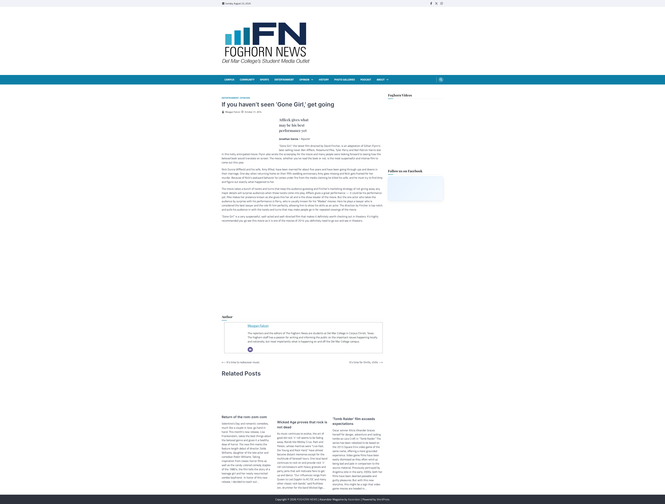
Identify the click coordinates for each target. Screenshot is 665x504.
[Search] (441, 79)
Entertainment (284, 80)
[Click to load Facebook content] (415, 188)
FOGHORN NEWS (307, 499)
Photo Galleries (344, 80)
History (324, 80)
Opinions (245, 98)
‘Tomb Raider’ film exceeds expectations (353, 421)
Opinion (304, 80)
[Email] (250, 349)
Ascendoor (354, 499)
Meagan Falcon (232, 112)
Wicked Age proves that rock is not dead (302, 424)
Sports (264, 80)
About (381, 80)
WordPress (383, 499)
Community (247, 80)
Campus (229, 80)
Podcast (365, 80)
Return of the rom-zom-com (244, 417)
